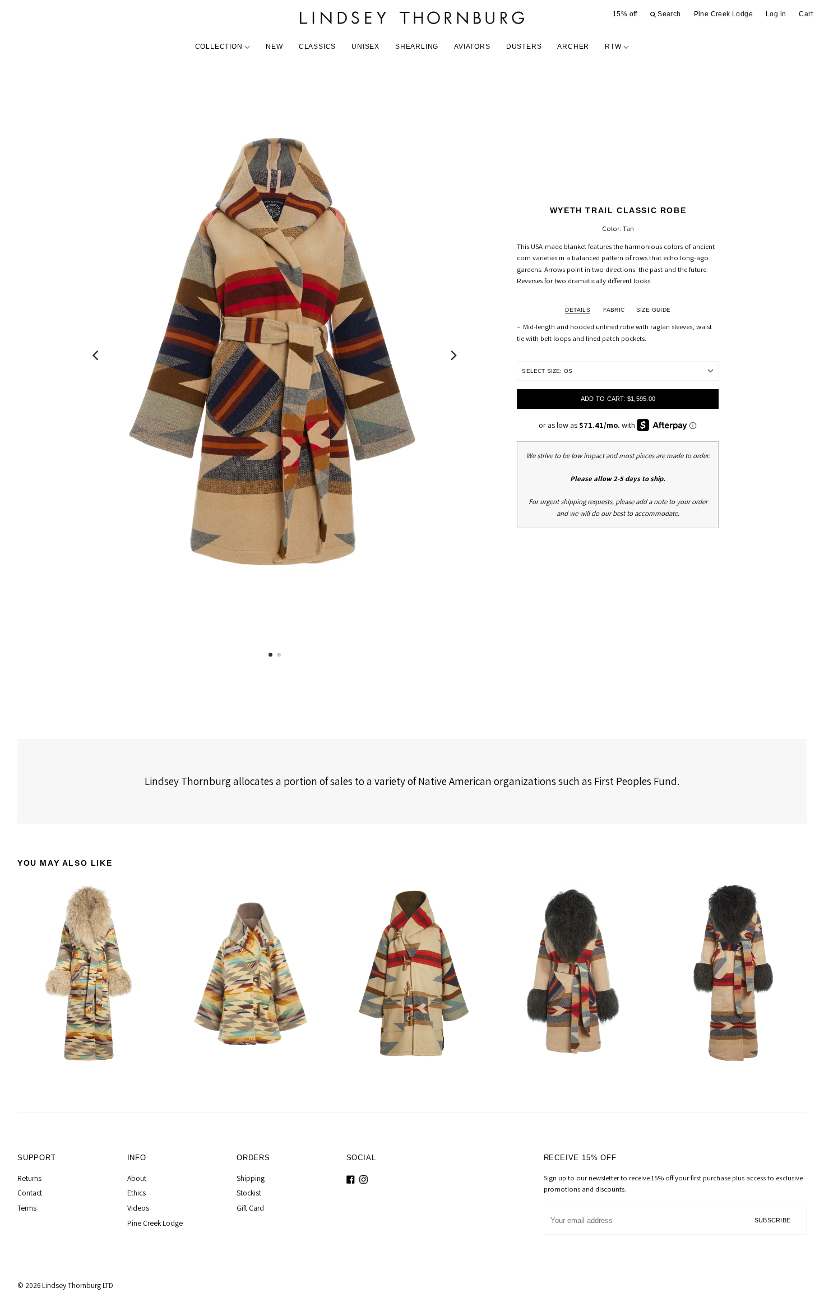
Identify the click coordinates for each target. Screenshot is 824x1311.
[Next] (453, 355)
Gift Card (250, 1208)
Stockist (249, 1193)
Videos (138, 1208)
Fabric (613, 310)
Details (577, 310)
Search (668, 14)
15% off (625, 14)
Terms (26, 1208)
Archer (573, 46)
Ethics (136, 1193)
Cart (806, 14)
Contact (29, 1193)
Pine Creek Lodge (723, 14)
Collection (220, 46)
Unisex (365, 46)
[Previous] (96, 355)
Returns (29, 1178)
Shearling (416, 46)
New (274, 46)
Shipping (251, 1178)
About (136, 1178)
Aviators (472, 46)
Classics (317, 46)
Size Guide (653, 310)
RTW (614, 46)
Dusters (524, 46)
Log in (776, 14)
